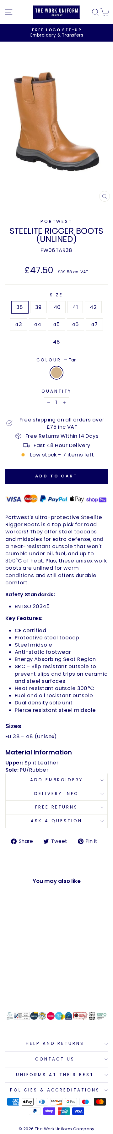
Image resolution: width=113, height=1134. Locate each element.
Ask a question (56, 821)
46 (75, 324)
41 (75, 307)
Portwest (56, 221)
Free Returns (56, 807)
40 (57, 307)
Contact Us (55, 1059)
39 (38, 307)
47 (94, 324)
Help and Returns (55, 1043)
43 (18, 324)
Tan (56, 372)
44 (37, 324)
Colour (56, 360)
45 (56, 324)
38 (19, 307)
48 (56, 341)
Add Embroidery (56, 780)
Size (56, 295)
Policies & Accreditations (55, 1090)
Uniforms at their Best (55, 1075)
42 (93, 307)
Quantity (56, 391)
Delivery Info (56, 794)
